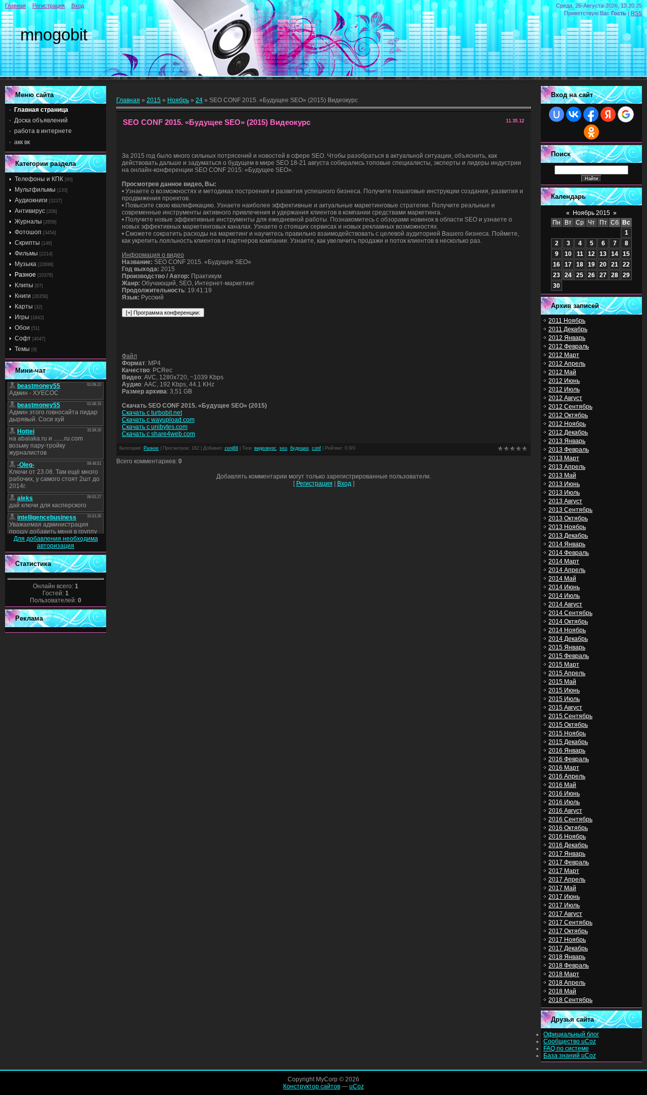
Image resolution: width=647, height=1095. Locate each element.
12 (591, 253)
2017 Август (565, 913)
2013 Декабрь (568, 535)
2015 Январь (566, 647)
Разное (25, 274)
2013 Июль (564, 492)
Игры (22, 317)
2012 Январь (566, 337)
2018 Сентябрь (570, 999)
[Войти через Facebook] (590, 114)
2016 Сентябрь (570, 819)
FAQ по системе (566, 1048)
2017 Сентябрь (570, 922)
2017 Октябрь (568, 931)
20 (603, 264)
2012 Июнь (564, 380)
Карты (24, 306)
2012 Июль (564, 389)
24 (199, 100)
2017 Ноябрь (567, 939)
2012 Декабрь (568, 432)
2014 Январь (566, 544)
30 (556, 285)
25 (579, 275)
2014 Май (562, 578)
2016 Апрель (566, 776)
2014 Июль (564, 595)
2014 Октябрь (568, 621)
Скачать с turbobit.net (152, 412)
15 (626, 253)
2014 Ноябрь (567, 630)
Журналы (28, 221)
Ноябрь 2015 (591, 212)
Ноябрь (178, 100)
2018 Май (562, 991)
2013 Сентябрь (570, 509)
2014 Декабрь (568, 638)
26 (591, 275)
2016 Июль (564, 802)
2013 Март (563, 458)
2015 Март (563, 664)
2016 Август (565, 810)
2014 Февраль (568, 552)
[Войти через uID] (556, 114)
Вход (77, 6)
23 (556, 275)
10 (568, 253)
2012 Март (563, 355)
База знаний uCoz (569, 1055)
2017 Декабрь (568, 948)
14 (614, 253)
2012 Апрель (566, 363)
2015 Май (562, 681)
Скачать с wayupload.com (158, 419)
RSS (636, 13)
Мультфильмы (35, 189)
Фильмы (26, 253)
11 (580, 253)
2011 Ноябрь (566, 320)
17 (568, 264)
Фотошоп (28, 232)
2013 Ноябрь (567, 527)
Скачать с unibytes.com (155, 426)
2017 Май (562, 888)
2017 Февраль (568, 862)
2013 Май (562, 475)
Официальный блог (571, 1034)
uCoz (356, 1086)
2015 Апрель (566, 673)
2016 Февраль (568, 759)
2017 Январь (566, 853)
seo (283, 448)
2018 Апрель (566, 982)
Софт (23, 338)
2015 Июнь (564, 690)
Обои (22, 327)
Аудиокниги (31, 200)
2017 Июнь (564, 896)
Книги (23, 295)
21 (614, 264)
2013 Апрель (566, 466)
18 (579, 264)
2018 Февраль (568, 965)
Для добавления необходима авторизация (56, 542)
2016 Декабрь (568, 845)
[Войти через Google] (626, 114)
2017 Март (563, 870)
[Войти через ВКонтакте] (573, 114)
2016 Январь (566, 750)
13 (603, 253)
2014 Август (565, 604)
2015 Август (565, 707)
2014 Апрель (566, 570)
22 (626, 264)
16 (556, 264)
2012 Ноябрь (567, 423)
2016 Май (562, 785)
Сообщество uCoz (569, 1041)
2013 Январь (566, 441)
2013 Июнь (564, 484)
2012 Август (565, 398)
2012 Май (562, 372)
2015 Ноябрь (567, 733)
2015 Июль (564, 699)
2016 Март (563, 767)
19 (591, 264)
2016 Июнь (564, 793)
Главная (15, 6)
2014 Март (563, 561)
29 (626, 275)
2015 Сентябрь (570, 716)
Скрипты (27, 242)
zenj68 (231, 448)
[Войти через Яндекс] (608, 114)
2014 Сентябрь (570, 613)
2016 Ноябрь (567, 836)
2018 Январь (566, 956)
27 (603, 275)
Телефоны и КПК (39, 179)
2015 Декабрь (568, 742)
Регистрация (48, 6)
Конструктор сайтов (311, 1086)
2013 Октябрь (568, 518)
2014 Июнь (564, 587)
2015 (154, 100)
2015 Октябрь (568, 724)
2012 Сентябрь (570, 406)
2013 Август (565, 501)
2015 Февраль (568, 656)
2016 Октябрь (568, 827)
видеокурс (265, 448)
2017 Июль (564, 905)
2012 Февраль (568, 346)
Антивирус (30, 210)
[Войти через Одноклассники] (591, 132)
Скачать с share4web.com (158, 433)
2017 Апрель (566, 879)
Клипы (24, 285)
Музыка (25, 264)
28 (614, 275)
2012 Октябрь (568, 415)
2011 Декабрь (567, 329)
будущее (299, 448)
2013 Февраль (568, 449)
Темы (22, 349)
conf (316, 448)
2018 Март (563, 974)
